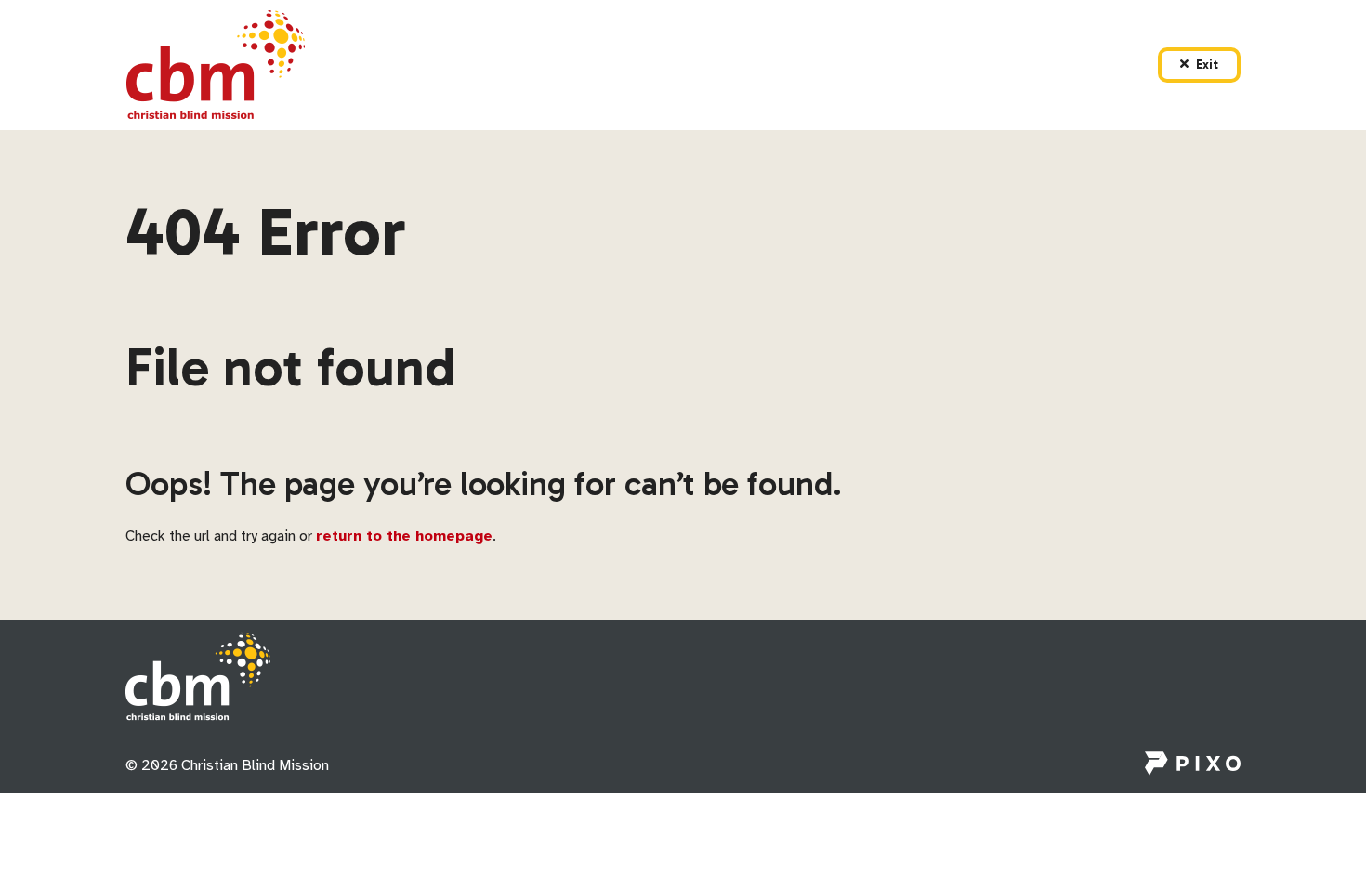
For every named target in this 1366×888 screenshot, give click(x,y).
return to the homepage (404, 536)
